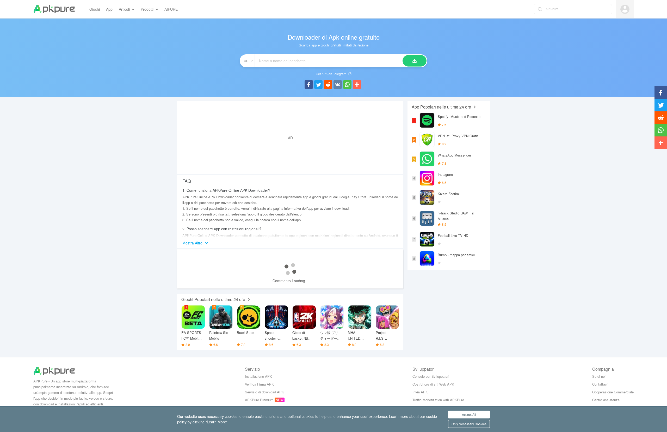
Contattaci (600, 384)
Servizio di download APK (264, 391)
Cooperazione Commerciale (613, 391)
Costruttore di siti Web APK (433, 384)
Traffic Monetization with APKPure (438, 399)
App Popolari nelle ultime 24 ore (441, 107)
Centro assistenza (606, 399)
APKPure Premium (259, 399)
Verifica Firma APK (259, 384)
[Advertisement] (290, 137)
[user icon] (624, 9)
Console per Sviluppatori (430, 376)
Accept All (469, 414)
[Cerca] (415, 61)
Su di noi (599, 376)
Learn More (216, 421)
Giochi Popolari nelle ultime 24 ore (213, 299)
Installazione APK (258, 376)
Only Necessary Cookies (469, 424)
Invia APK (420, 391)
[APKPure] (54, 9)
